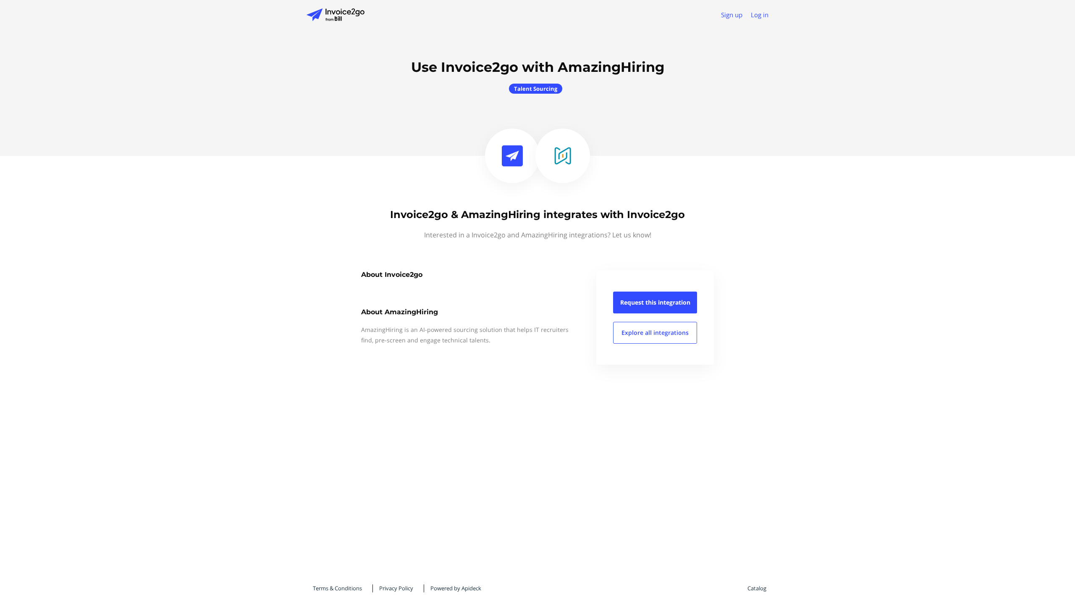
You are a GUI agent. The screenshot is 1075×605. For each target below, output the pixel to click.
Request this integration (655, 302)
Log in (759, 15)
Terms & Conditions (337, 588)
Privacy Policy (396, 588)
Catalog (756, 588)
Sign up (731, 15)
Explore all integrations (655, 333)
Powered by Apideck (455, 588)
